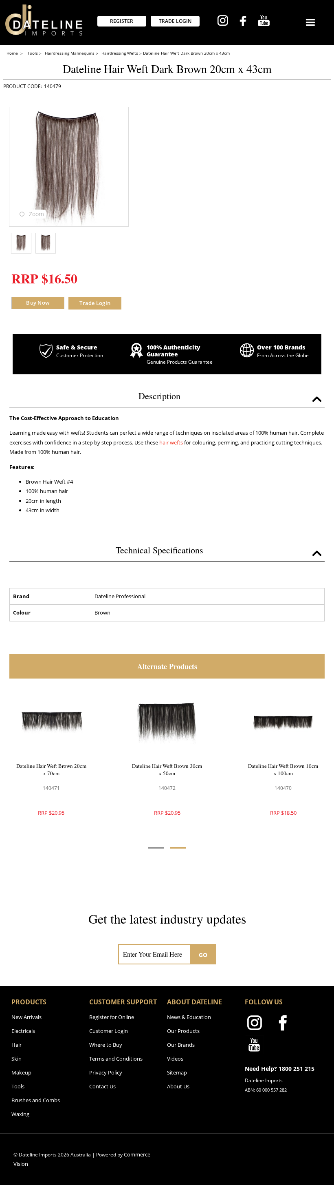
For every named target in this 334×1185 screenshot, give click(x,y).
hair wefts (171, 442)
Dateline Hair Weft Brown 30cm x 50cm (167, 769)
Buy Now (38, 302)
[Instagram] (222, 21)
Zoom (36, 214)
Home (13, 53)
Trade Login (94, 303)
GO (203, 955)
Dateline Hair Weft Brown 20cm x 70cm (51, 769)
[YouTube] (264, 21)
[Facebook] (243, 22)
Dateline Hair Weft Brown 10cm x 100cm (283, 769)
